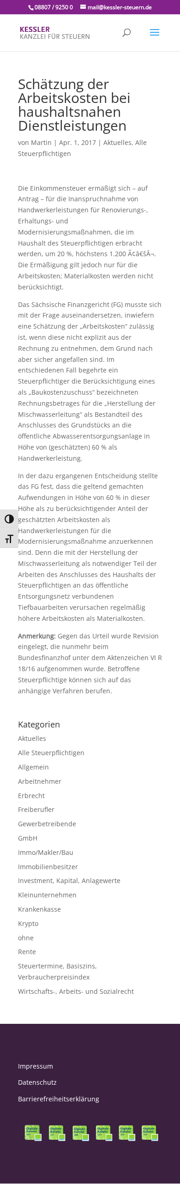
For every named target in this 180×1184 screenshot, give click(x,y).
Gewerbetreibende (47, 823)
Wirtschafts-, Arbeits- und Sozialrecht (76, 991)
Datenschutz (37, 1082)
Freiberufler (36, 809)
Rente (27, 951)
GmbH (27, 838)
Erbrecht (31, 795)
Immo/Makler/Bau (45, 852)
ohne (26, 937)
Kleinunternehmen (47, 894)
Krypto (28, 923)
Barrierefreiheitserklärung (58, 1098)
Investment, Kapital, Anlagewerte (69, 880)
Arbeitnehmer (39, 781)
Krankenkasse (39, 909)
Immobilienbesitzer (48, 866)
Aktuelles (117, 142)
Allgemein (33, 767)
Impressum (35, 1066)
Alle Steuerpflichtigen (51, 752)
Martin (41, 142)
